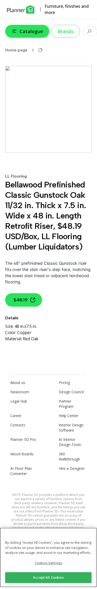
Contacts (17, 424)
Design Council (71, 391)
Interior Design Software (71, 427)
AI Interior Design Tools (70, 442)
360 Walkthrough (69, 456)
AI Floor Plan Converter (21, 471)
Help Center (68, 415)
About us (17, 382)
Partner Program (66, 404)
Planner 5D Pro (23, 439)
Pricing (64, 382)
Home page (16, 50)
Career (15, 415)
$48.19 (20, 300)
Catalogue (31, 31)
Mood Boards (22, 453)
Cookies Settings (48, 563)
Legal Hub (18, 401)
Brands (66, 31)
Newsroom (19, 391)
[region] (48, 557)
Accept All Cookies (48, 577)
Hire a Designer (72, 468)
